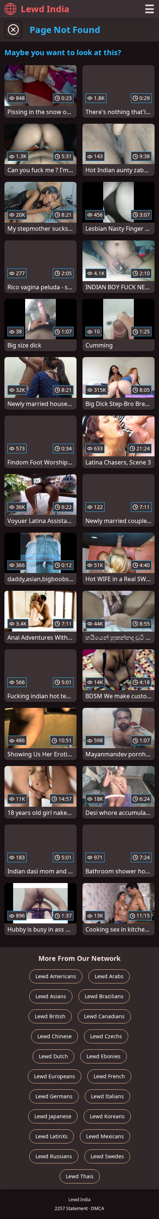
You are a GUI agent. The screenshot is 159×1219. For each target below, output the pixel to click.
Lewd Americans (55, 976)
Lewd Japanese (52, 1116)
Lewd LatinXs (51, 1136)
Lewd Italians (107, 1096)
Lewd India (45, 9)
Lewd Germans (53, 1096)
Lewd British (50, 1016)
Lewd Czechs (106, 1036)
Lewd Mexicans (105, 1136)
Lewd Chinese (54, 1036)
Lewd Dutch (53, 1056)
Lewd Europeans (54, 1076)
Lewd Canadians (104, 1016)
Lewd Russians (53, 1156)
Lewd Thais (80, 1176)
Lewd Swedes (107, 1156)
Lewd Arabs (109, 976)
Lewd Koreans (107, 1116)
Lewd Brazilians (104, 996)
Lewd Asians (50, 996)
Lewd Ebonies (104, 1056)
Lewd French (109, 1076)
